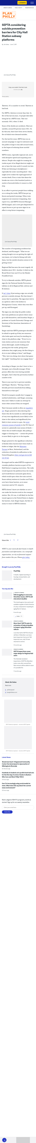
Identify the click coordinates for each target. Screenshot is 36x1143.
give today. (26, 557)
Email (18, 540)
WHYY (7, 3)
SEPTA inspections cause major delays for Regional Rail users (23, 653)
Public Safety (18, 7)
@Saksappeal (10, 690)
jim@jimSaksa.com (12, 692)
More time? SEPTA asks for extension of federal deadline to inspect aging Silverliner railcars (23, 626)
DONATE (23, 3)
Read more (8, 685)
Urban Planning (7, 7)
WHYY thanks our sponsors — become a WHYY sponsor (18, 724)
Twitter (14, 540)
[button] (4, 1140)
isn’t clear (6, 293)
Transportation (29, 7)
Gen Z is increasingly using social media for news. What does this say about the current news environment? (16, 785)
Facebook (10, 540)
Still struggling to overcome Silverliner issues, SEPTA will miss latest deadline (23, 597)
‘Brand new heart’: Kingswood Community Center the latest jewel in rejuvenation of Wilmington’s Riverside (16, 764)
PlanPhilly (17, 571)
